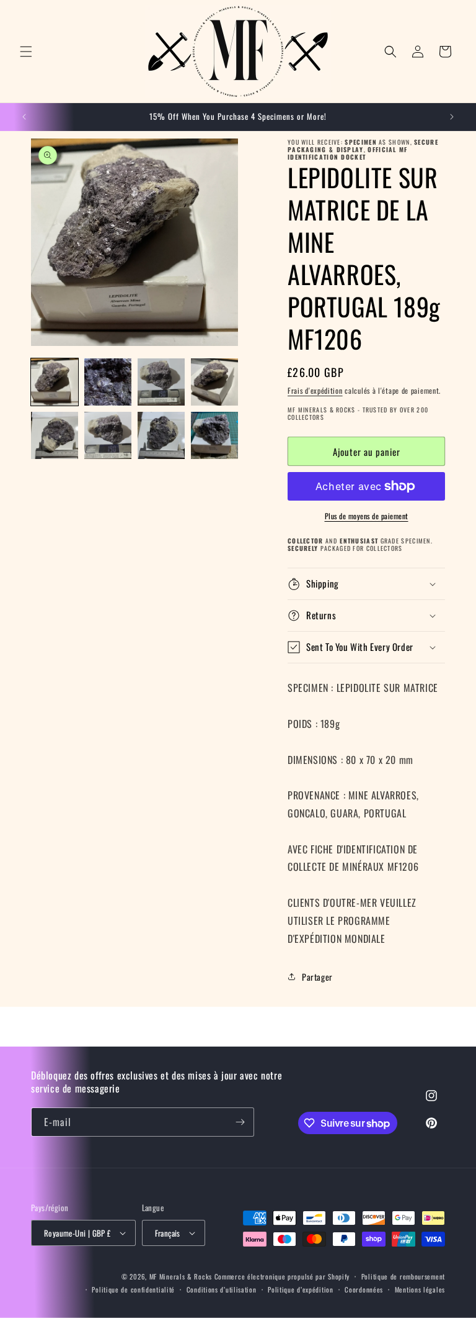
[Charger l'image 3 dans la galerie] (161, 382)
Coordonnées (364, 1289)
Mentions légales (420, 1289)
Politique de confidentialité (133, 1289)
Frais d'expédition (315, 390)
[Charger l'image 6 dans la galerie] (107, 435)
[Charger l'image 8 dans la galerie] (214, 435)
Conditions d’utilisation (222, 1289)
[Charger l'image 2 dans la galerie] (107, 382)
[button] (26, 51)
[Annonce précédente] (24, 116)
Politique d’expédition (300, 1289)
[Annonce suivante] (451, 116)
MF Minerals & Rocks (180, 1276)
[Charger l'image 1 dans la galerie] (54, 382)
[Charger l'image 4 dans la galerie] (214, 382)
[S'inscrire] (239, 1122)
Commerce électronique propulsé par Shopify (282, 1276)
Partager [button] (317, 976)
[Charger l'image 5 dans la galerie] (54, 435)
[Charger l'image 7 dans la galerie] (161, 435)
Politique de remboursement (403, 1276)
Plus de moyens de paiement (366, 516)
